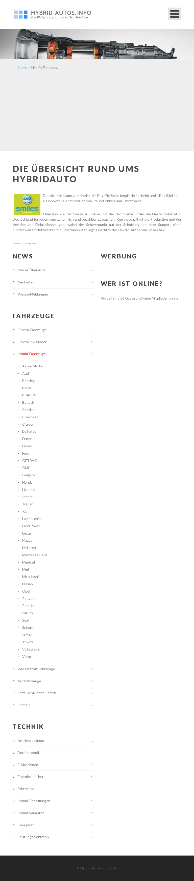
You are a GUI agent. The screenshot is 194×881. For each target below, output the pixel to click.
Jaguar (27, 504)
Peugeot (29, 598)
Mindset (28, 562)
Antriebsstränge (31, 741)
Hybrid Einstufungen (34, 801)
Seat (26, 620)
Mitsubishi (30, 576)
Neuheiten (26, 282)
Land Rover (31, 526)
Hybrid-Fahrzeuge (32, 353)
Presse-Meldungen (33, 294)
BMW (26, 388)
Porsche (28, 605)
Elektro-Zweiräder (32, 342)
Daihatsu (29, 431)
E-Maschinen (28, 764)
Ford (25, 453)
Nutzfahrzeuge (29, 681)
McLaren (29, 547)
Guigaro (28, 475)
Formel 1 (24, 705)
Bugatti (28, 402)
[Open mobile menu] (174, 14)
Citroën (28, 424)
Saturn (27, 613)
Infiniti (27, 497)
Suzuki (27, 635)
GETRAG (29, 460)
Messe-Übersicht (31, 270)
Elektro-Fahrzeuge (32, 330)
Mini (25, 569)
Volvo (26, 656)
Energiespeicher (30, 776)
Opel (26, 591)
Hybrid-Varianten (31, 813)
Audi (26, 373)
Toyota (28, 642)
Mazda (27, 540)
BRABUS (29, 395)
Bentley (28, 380)
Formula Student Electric (37, 693)
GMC (26, 467)
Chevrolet (30, 417)
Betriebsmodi (28, 752)
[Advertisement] (97, 113)
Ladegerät (26, 825)
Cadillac (28, 409)
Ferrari (27, 438)
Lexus (27, 533)
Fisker (27, 446)
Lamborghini (31, 518)
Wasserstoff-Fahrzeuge (36, 669)
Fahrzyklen (26, 788)
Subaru (27, 627)
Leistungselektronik (33, 837)
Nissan (27, 584)
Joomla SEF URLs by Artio (24, 243)
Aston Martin (32, 366)
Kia (24, 511)
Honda (27, 482)
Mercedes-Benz (34, 555)
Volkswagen (31, 649)
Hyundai (28, 489)
